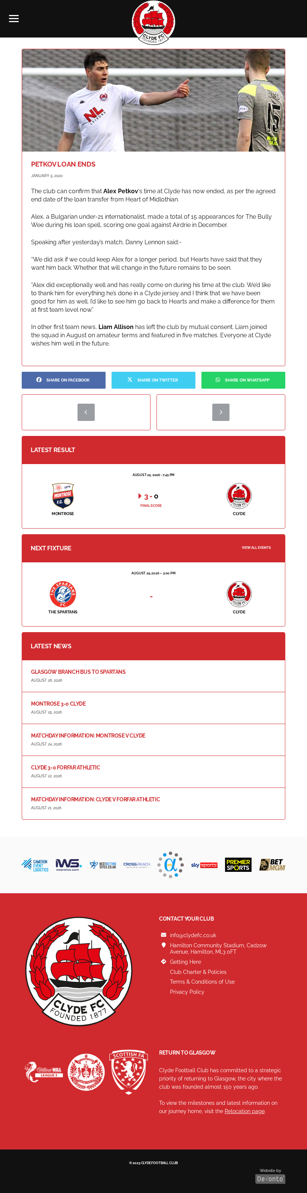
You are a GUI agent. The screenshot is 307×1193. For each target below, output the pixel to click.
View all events (256, 548)
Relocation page (245, 1111)
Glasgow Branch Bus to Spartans (78, 672)
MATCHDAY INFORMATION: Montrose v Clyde (88, 736)
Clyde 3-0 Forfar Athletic (65, 768)
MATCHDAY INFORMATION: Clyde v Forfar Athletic (95, 799)
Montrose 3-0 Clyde (58, 704)
